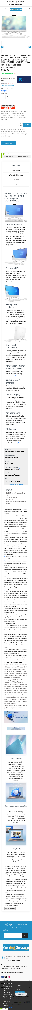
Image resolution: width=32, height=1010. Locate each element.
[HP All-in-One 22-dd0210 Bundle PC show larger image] (16, 334)
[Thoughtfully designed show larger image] (16, 293)
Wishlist (11, 2)
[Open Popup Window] (10, 908)
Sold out (9, 143)
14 (4, 648)
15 (4, 655)
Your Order (21, 2)
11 (4, 623)
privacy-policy (7, 1007)
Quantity (4, 93)
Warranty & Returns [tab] (16, 175)
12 (4, 625)
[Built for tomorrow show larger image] (16, 213)
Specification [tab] (16, 170)
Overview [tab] (16, 166)
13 (4, 644)
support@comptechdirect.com (13, 972)
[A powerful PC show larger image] (16, 256)
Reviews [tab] (16, 180)
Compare (4, 91)
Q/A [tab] (16, 184)
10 (4, 614)
